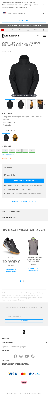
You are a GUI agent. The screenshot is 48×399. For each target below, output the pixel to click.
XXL (32, 150)
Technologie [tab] (9, 218)
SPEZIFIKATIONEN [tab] (11, 212)
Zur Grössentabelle (8, 154)
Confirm (24, 20)
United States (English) (16, 13)
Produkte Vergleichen (24, 201)
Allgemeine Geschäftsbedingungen (14, 347)
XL (25, 150)
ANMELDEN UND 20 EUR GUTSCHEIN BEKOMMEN (24, 26)
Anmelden (24, 321)
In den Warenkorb (25, 181)
